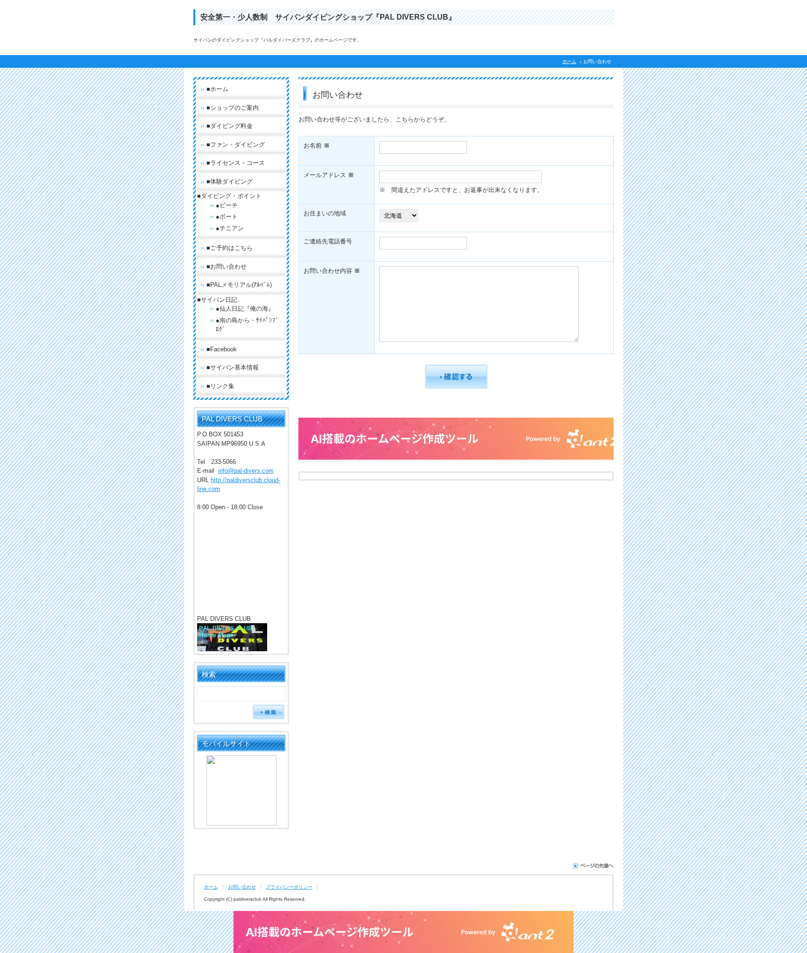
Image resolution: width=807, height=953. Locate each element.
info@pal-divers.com (246, 470)
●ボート (227, 216)
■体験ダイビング (229, 181)
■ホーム (217, 88)
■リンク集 (220, 386)
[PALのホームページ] (232, 647)
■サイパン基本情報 (232, 367)
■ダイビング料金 (229, 125)
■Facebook (221, 349)
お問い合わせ (242, 886)
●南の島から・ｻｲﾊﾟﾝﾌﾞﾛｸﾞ (247, 325)
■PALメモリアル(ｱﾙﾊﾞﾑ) (239, 284)
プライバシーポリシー (289, 886)
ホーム (569, 61)
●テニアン (230, 228)
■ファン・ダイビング (235, 144)
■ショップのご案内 (232, 107)
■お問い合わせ (226, 266)
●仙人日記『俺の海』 (245, 308)
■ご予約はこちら (229, 247)
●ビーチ (227, 205)
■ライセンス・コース (235, 162)
